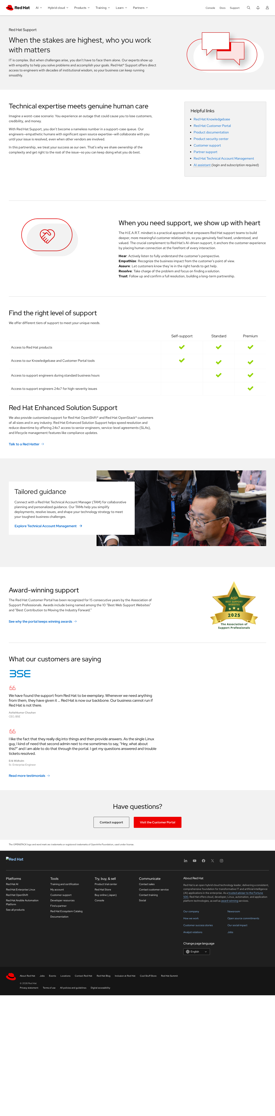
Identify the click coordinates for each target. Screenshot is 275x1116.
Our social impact (237, 925)
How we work (191, 918)
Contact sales (147, 884)
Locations (65, 975)
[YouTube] (194, 862)
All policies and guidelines (73, 987)
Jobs (230, 932)
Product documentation (211, 132)
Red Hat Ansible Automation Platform (22, 902)
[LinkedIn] (185, 862)
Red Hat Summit (169, 975)
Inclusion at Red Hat (125, 975)
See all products (15, 909)
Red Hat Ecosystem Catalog (66, 911)
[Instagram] (221, 862)
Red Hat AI (12, 884)
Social (142, 900)
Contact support (111, 822)
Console (210, 8)
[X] (212, 862)
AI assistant (202, 165)
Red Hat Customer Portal (212, 126)
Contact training (148, 895)
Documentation (59, 916)
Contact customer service (154, 889)
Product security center (211, 139)
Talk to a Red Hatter (24, 444)
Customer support (207, 145)
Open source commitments (243, 918)
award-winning (229, 900)
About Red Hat (27, 975)
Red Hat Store (103, 889)
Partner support (205, 152)
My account (57, 889)
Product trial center (106, 884)
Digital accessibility (100, 987)
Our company (191, 911)
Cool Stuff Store (148, 975)
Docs (222, 8)
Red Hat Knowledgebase (212, 119)
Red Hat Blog (103, 975)
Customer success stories (198, 925)
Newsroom (233, 911)
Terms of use (49, 987)
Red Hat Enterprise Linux (20, 889)
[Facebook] (203, 862)
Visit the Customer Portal (157, 822)
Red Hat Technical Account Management (224, 158)
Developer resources (62, 900)
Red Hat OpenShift (17, 895)
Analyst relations (192, 932)
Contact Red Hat (83, 975)
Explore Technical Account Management (46, 526)
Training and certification (64, 884)
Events (52, 975)
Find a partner (58, 905)
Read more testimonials (27, 775)
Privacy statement (29, 987)
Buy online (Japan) (106, 895)
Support (234, 8)
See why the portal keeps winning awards (40, 621)
